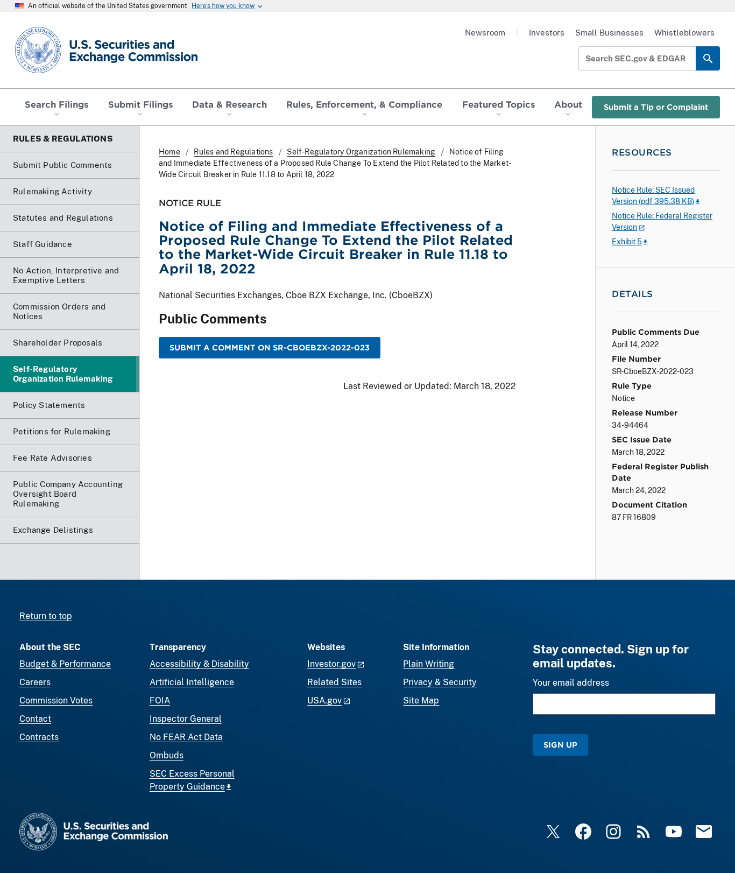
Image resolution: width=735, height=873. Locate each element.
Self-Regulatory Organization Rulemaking (361, 151)
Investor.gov (331, 664)
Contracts (39, 737)
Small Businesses (609, 32)
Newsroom (485, 32)
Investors (546, 32)
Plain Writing (428, 664)
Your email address (571, 683)
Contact (35, 719)
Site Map (421, 700)
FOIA (160, 700)
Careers (35, 682)
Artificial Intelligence (192, 682)
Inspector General (186, 719)
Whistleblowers (684, 32)
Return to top (45, 616)
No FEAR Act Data (186, 737)
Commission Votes (56, 700)
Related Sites (334, 682)
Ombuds (166, 755)
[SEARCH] (708, 58)
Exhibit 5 (627, 241)
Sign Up (560, 744)
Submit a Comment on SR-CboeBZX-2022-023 (269, 347)
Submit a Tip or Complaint (656, 106)
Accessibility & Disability (199, 664)
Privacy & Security (440, 682)
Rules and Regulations (233, 151)
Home (169, 151)
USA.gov (324, 700)
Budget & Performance (65, 664)
